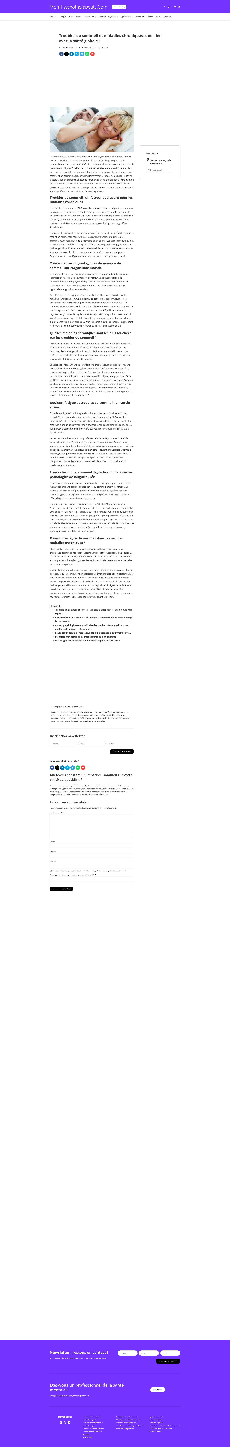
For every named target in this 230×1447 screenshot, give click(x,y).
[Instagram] (61, 1422)
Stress (158, 16)
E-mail (53, 852)
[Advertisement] (115, 83)
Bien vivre (54, 16)
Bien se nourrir (90, 16)
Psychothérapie (126, 16)
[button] (61, 54)
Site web (53, 861)
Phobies (150, 16)
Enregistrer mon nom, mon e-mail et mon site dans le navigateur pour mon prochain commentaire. (89, 871)
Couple (63, 16)
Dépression (139, 16)
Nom (52, 842)
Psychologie (113, 16)
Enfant (71, 16)
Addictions (168, 16)
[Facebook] (69, 1422)
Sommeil (102, 16)
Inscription (168, 7)
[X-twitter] (65, 1422)
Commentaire (56, 813)
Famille (79, 16)
